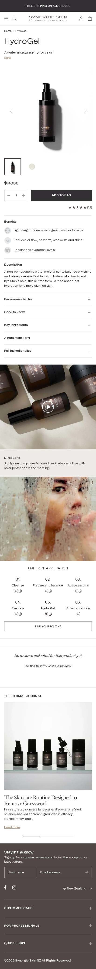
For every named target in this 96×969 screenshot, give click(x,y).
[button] (48, 666)
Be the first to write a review (48, 666)
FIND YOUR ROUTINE (48, 626)
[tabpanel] (48, 766)
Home (8, 31)
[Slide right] (85, 111)
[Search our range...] (14, 18)
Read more (12, 827)
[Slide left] (10, 111)
